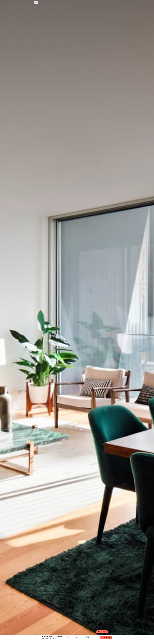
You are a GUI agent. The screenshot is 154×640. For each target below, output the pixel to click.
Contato (98, 3)
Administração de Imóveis (107, 3)
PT (115, 3)
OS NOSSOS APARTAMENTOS (87, 3)
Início (77, 3)
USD (119, 3)
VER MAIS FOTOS (102, 631)
